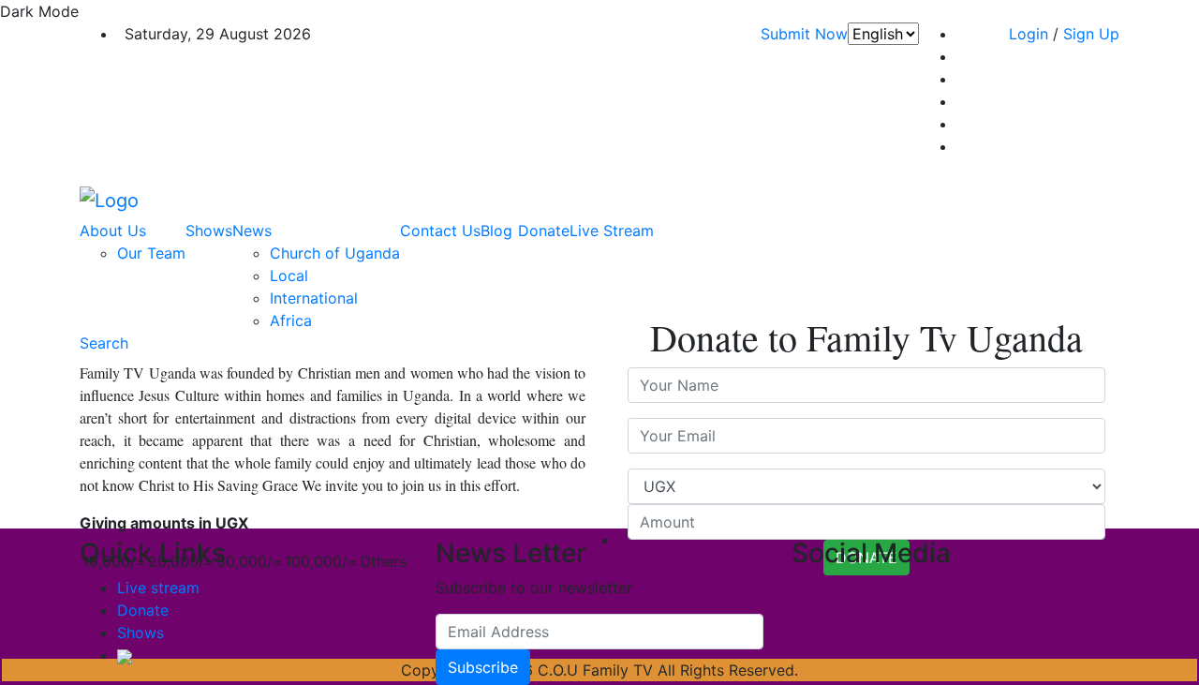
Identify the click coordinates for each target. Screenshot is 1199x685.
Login (1028, 33)
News (252, 230)
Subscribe (483, 667)
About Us (113, 230)
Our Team (151, 253)
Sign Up (1091, 33)
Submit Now (804, 33)
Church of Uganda (335, 253)
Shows (208, 230)
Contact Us (440, 230)
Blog (496, 230)
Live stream (158, 587)
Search (104, 343)
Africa (291, 320)
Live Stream (612, 230)
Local (289, 275)
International (314, 298)
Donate (544, 230)
